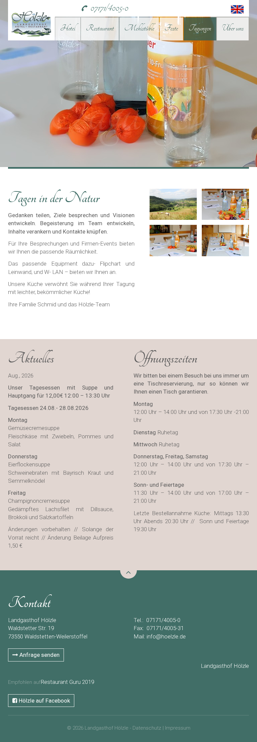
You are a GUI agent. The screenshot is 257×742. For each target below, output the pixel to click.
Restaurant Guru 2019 (67, 682)
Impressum (177, 728)
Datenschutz (147, 728)
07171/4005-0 (109, 8)
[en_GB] (240, 8)
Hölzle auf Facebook (43, 700)
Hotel (67, 28)
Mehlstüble (139, 28)
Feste (171, 28)
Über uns (233, 28)
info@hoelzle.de (166, 636)
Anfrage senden (39, 654)
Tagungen (200, 28)
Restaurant (100, 28)
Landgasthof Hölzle (225, 665)
